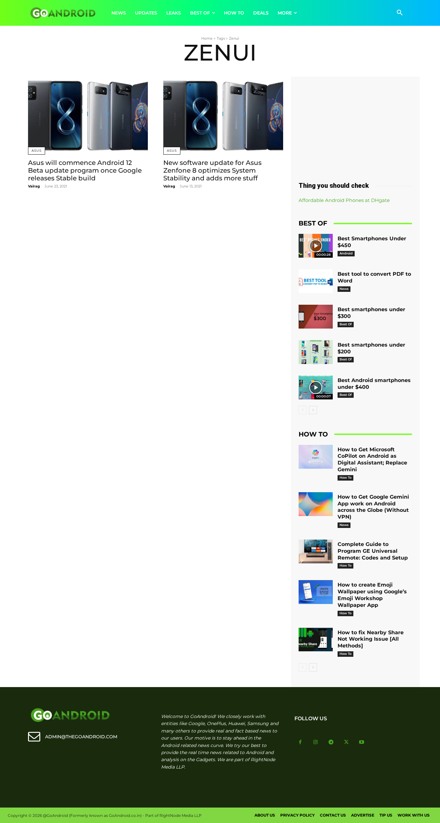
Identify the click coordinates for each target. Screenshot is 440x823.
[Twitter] (346, 742)
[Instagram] (316, 742)
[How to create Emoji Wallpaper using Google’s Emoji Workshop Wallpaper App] (316, 592)
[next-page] (313, 410)
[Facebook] (300, 742)
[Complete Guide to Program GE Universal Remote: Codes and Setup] (316, 551)
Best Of (346, 324)
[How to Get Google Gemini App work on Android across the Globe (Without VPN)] (316, 504)
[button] (399, 13)
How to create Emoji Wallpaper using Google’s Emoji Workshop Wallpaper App (372, 595)
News (344, 289)
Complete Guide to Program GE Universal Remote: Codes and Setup (373, 551)
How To (345, 477)
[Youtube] (362, 742)
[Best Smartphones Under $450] (316, 246)
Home (207, 38)
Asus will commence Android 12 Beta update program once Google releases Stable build (85, 170)
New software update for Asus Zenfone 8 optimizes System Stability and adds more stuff (212, 170)
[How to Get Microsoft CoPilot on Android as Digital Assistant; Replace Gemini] (316, 457)
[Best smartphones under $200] (316, 352)
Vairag (34, 186)
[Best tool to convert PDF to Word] (316, 281)
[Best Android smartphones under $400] (316, 387)
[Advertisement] (355, 126)
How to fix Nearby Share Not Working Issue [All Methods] (371, 639)
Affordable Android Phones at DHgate (344, 200)
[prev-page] (303, 410)
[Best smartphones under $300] (316, 317)
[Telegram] (331, 742)
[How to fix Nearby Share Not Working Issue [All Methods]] (316, 640)
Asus (37, 150)
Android (346, 253)
